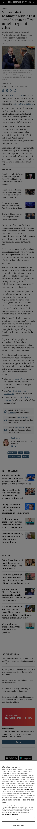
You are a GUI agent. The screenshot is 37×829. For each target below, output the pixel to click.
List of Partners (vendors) (10, 814)
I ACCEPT (18, 819)
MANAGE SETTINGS (18, 825)
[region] (18, 795)
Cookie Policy (29, 789)
